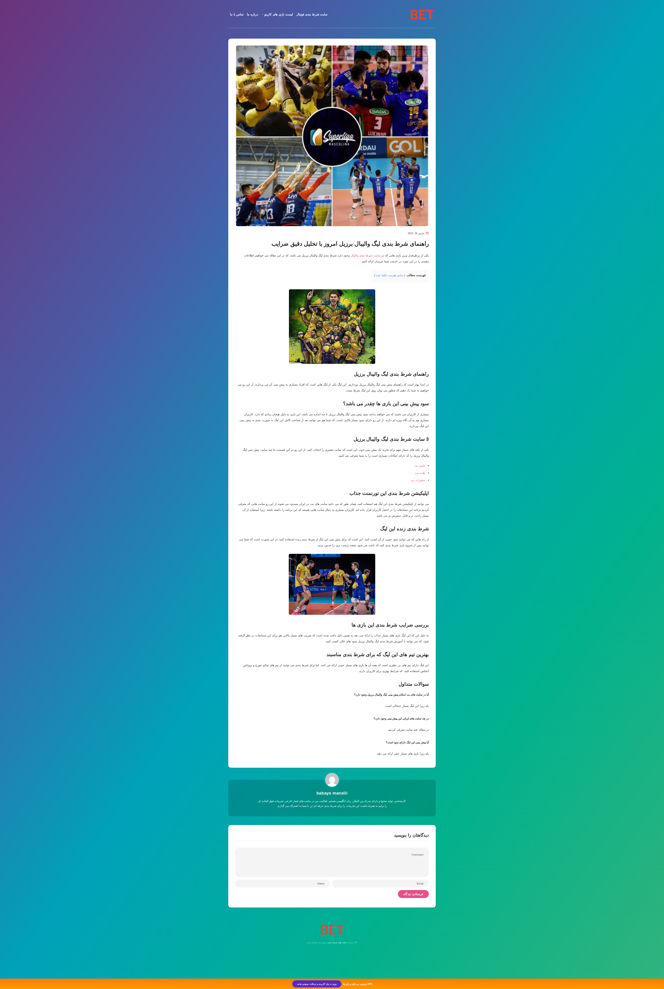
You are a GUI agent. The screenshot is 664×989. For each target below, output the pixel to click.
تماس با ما (236, 14)
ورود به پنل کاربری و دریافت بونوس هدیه (316, 984)
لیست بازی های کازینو (278, 14)
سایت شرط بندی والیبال (366, 255)
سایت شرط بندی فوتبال (312, 14)
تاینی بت (419, 465)
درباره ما (252, 14)
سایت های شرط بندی (337, 942)
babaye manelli (332, 793)
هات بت (420, 473)
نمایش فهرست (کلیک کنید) (389, 275)
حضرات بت (418, 480)
